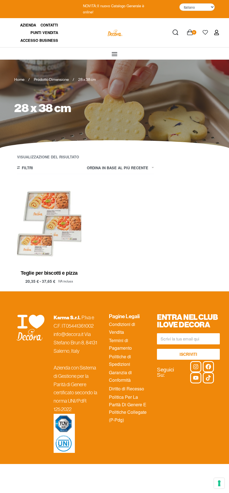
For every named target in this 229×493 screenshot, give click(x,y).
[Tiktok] (208, 377)
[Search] (175, 32)
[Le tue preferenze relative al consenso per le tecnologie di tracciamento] (219, 483)
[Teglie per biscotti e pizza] (49, 223)
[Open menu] (114, 54)
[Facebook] (208, 366)
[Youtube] (195, 377)
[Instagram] (195, 366)
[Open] (205, 32)
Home (19, 79)
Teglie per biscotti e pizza (49, 273)
